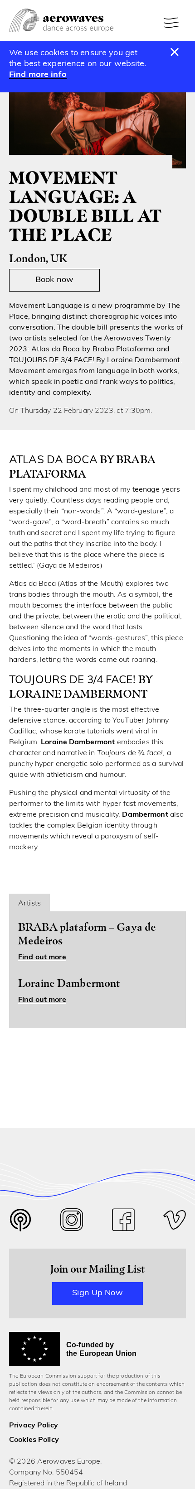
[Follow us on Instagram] (71, 1222)
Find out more (42, 957)
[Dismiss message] (174, 52)
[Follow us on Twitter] (20, 1225)
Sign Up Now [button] (97, 1293)
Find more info (38, 75)
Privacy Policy (33, 1425)
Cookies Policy (34, 1440)
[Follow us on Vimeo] (174, 1222)
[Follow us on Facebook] (123, 1222)
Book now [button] (54, 280)
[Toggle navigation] (172, 22)
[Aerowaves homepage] (61, 21)
